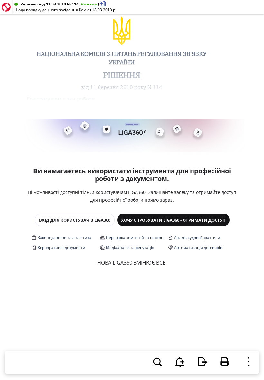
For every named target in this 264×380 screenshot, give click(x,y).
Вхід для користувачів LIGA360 (74, 220)
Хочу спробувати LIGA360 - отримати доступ (173, 220)
